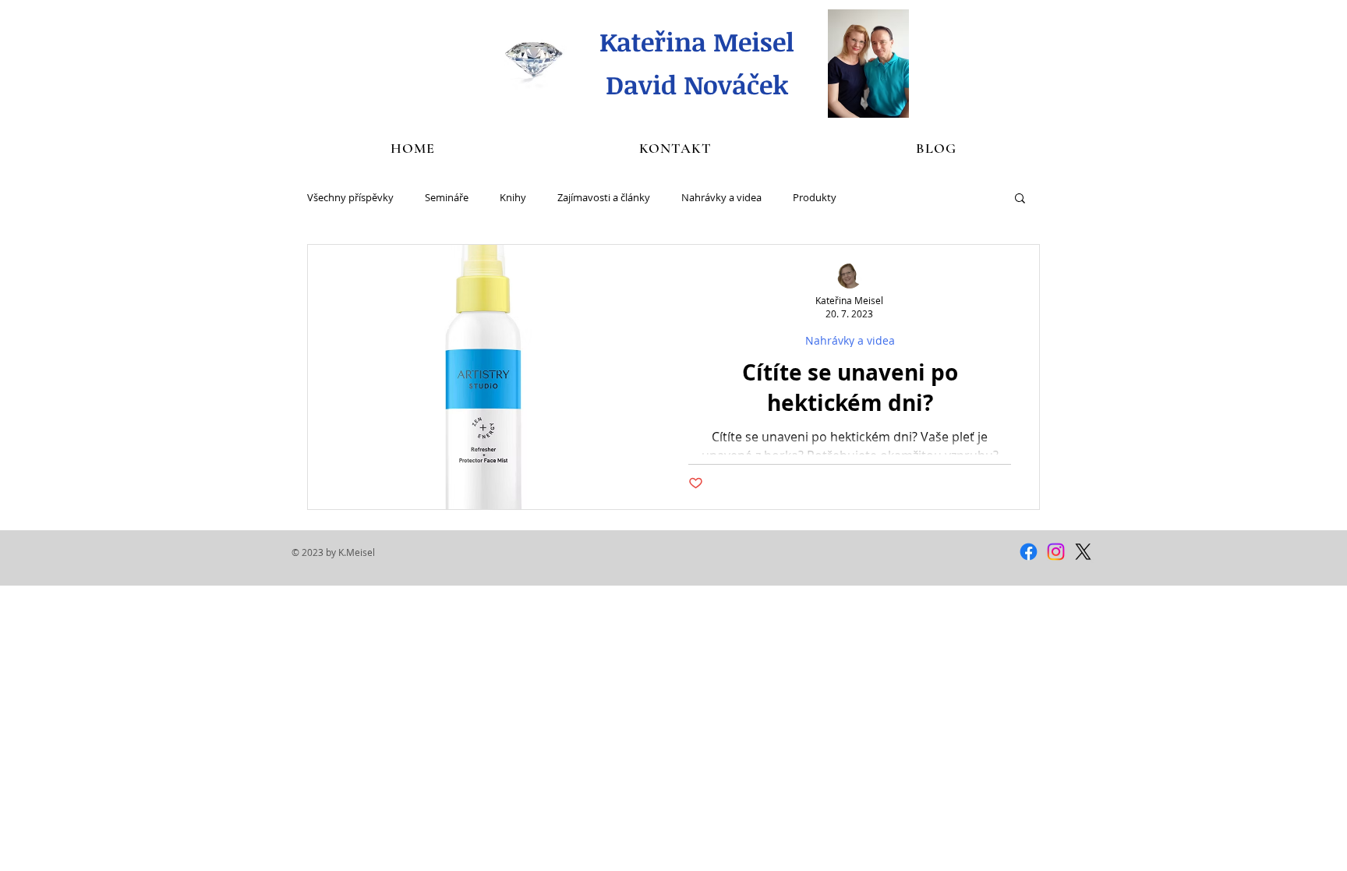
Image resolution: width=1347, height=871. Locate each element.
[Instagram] (1056, 551)
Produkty (814, 197)
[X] (1083, 551)
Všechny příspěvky (350, 197)
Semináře (446, 197)
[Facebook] (1028, 551)
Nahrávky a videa (721, 197)
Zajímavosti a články (603, 197)
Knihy (513, 197)
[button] (1020, 199)
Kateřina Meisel (696, 41)
